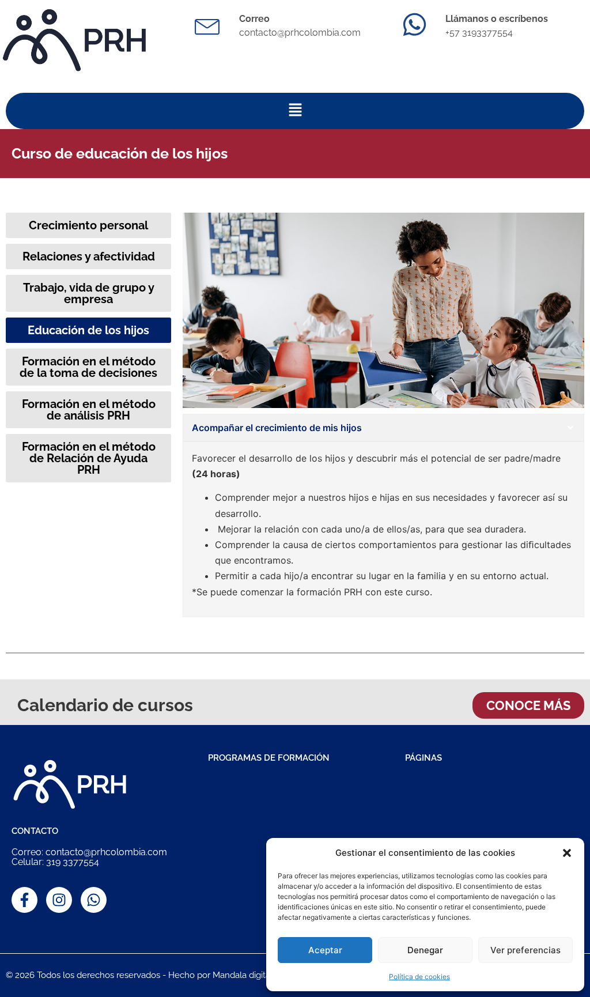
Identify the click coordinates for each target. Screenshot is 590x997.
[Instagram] (59, 900)
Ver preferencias (525, 950)
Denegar (425, 950)
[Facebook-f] (24, 900)
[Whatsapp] (94, 900)
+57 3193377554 (479, 32)
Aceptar (325, 950)
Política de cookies (419, 976)
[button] (567, 853)
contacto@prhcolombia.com (300, 32)
